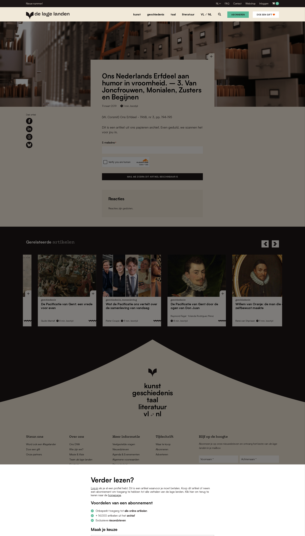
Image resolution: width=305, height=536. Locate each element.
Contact (237, 3)
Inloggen (263, 3)
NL (217, 3)
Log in (94, 488)
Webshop (250, 3)
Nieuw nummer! (34, 3)
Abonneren (238, 14)
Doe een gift (265, 14)
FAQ (227, 3)
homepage (114, 495)
